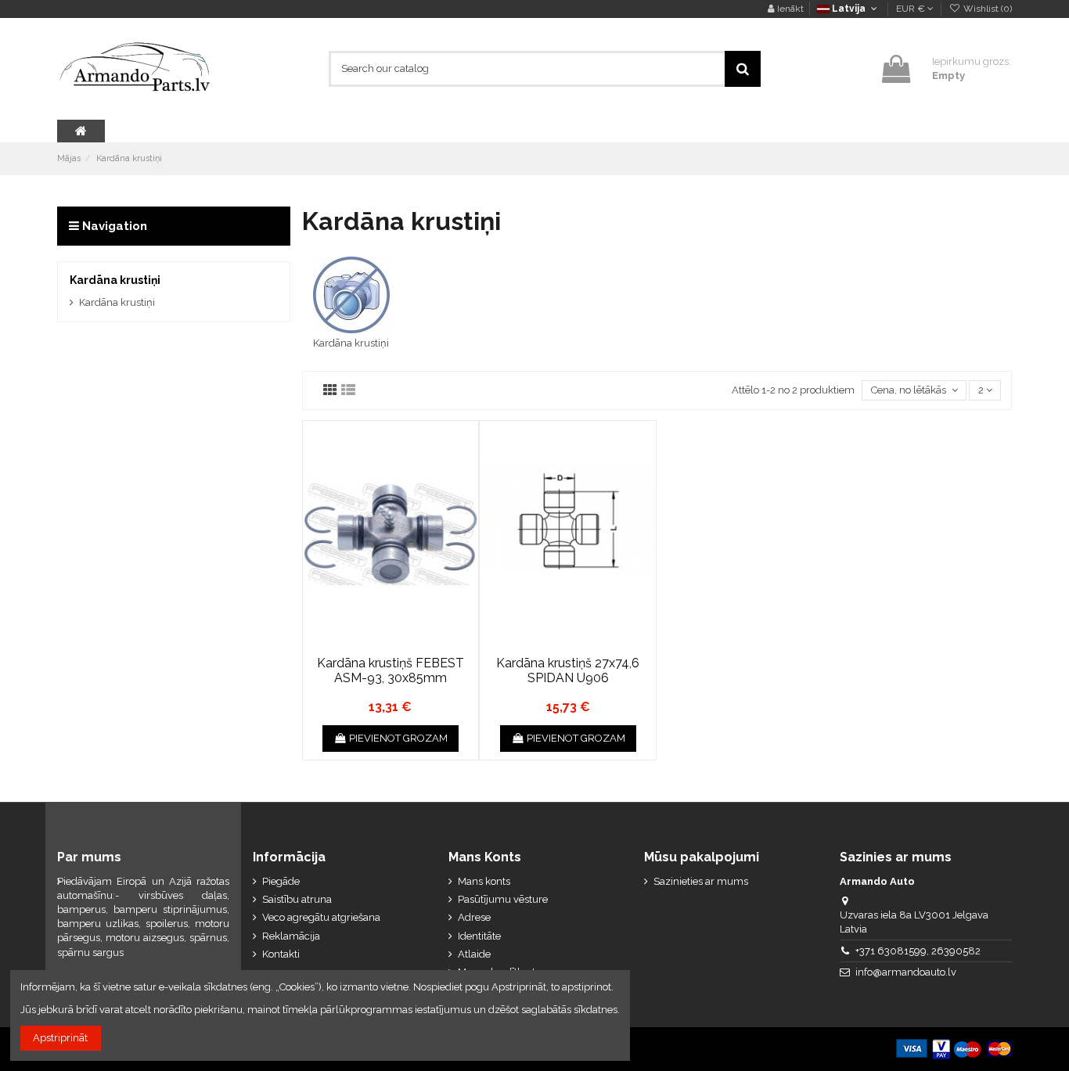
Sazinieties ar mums (700, 881)
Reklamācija (291, 936)
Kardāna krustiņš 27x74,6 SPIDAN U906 (567, 670)
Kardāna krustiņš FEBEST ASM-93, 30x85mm (390, 670)
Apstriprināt (60, 1038)
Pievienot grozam (398, 738)
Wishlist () (986, 8)
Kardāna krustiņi (351, 343)
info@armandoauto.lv (905, 972)
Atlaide (474, 954)
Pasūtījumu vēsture (503, 899)
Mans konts (484, 881)
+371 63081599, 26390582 (918, 951)
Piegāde (281, 881)
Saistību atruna (297, 899)
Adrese (474, 917)
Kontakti (281, 954)
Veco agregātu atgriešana (321, 917)
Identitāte (479, 936)
